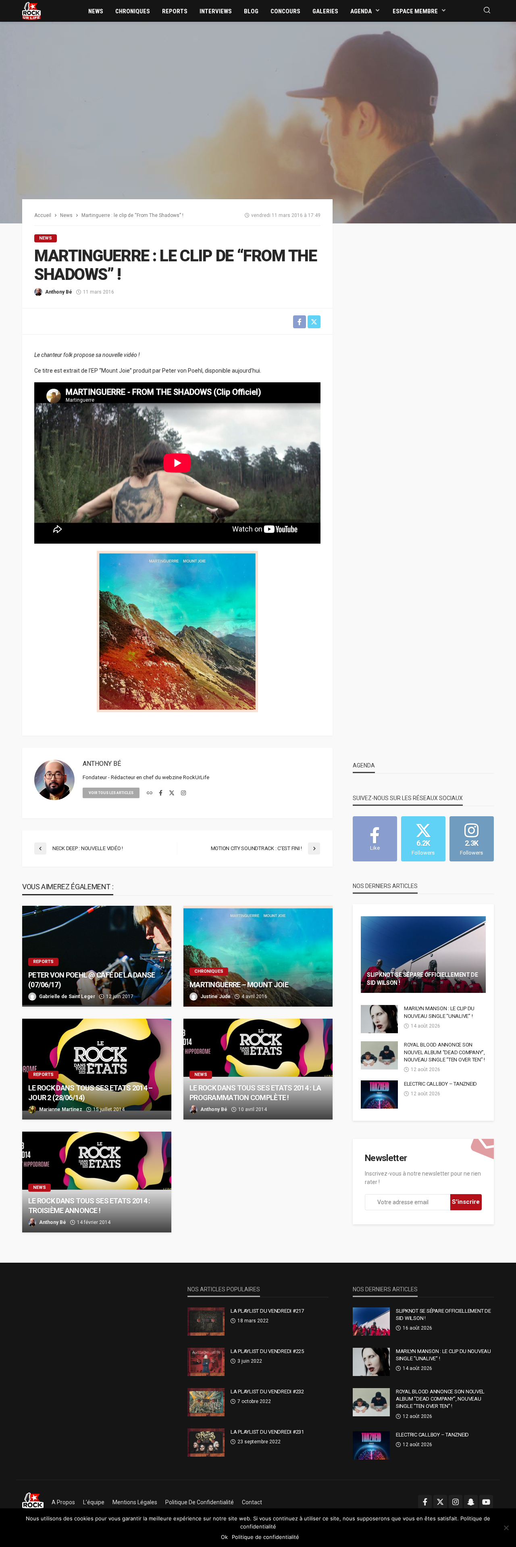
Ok (224, 1537)
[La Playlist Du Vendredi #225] (206, 1362)
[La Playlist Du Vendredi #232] (206, 1402)
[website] (150, 793)
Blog (251, 11)
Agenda (361, 11)
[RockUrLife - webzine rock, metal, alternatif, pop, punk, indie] (31, 10)
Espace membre (415, 11)
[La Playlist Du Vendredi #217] (206, 1321)
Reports (174, 11)
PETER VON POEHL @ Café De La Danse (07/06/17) (91, 979)
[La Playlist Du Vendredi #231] (206, 1442)
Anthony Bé (58, 292)
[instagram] (183, 793)
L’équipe (93, 1502)
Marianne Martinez (60, 1109)
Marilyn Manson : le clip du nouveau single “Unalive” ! (439, 1012)
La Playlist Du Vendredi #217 (267, 1311)
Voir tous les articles (111, 793)
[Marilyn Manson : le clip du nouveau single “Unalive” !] (379, 1019)
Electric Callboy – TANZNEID (440, 1084)
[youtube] (486, 1502)
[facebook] (161, 793)
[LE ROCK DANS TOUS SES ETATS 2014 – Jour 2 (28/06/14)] (96, 1069)
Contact (252, 1502)
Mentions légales (134, 1502)
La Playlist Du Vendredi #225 (267, 1351)
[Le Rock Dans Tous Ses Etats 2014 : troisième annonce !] (96, 1182)
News (95, 11)
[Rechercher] (487, 10)
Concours (285, 11)
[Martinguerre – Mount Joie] (258, 956)
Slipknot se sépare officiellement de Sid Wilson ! (422, 979)
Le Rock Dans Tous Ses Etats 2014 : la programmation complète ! (255, 1092)
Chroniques (132, 11)
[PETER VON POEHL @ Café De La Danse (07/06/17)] (96, 956)
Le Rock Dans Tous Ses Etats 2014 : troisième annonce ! (89, 1205)
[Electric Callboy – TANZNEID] (379, 1094)
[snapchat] (471, 1502)
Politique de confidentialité (199, 1502)
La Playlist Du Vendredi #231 (267, 1432)
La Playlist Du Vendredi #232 (267, 1392)
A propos (63, 1502)
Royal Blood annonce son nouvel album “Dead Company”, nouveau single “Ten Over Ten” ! (444, 1052)
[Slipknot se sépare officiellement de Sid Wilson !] (423, 954)
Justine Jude (215, 996)
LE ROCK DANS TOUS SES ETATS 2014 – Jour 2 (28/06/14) (90, 1092)
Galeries (325, 11)
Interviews (216, 11)
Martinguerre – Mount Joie (238, 984)
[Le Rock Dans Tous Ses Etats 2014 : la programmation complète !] (258, 1069)
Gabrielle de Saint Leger (67, 996)
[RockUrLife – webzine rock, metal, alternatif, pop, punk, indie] (33, 1502)
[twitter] (172, 793)
